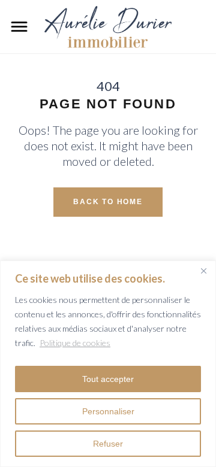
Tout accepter (108, 379)
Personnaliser (108, 411)
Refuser (108, 443)
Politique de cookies (75, 343)
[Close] (203, 270)
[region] (108, 363)
